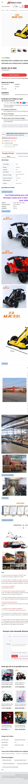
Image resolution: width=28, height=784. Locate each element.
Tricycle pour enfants (19, 745)
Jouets (7, 10)
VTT (15, 742)
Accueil (2, 10)
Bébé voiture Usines (7, 760)
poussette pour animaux (20, 739)
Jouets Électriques (13, 10)
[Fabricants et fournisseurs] (14, 2)
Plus (2, 769)
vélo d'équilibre (4, 745)
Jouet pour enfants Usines (20, 760)
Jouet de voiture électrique (8, 763)
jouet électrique (4, 739)
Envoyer (15, 656)
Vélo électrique (4, 742)
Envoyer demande (14, 75)
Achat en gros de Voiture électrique (10, 767)
